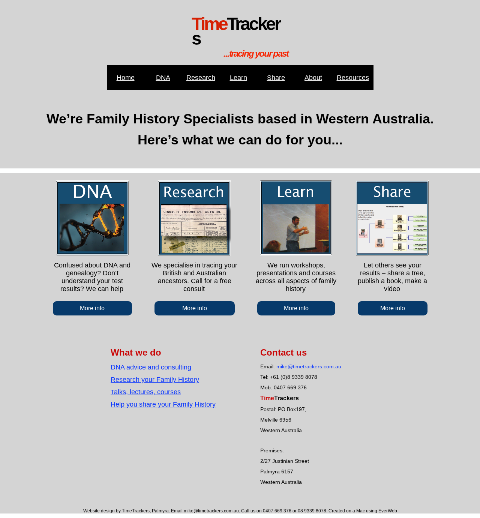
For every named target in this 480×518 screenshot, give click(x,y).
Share (276, 77)
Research (200, 77)
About (313, 77)
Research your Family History (155, 379)
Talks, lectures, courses (146, 392)
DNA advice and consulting (151, 367)
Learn (238, 77)
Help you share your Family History (163, 404)
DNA (163, 77)
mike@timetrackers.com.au (308, 366)
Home (126, 77)
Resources (353, 77)
